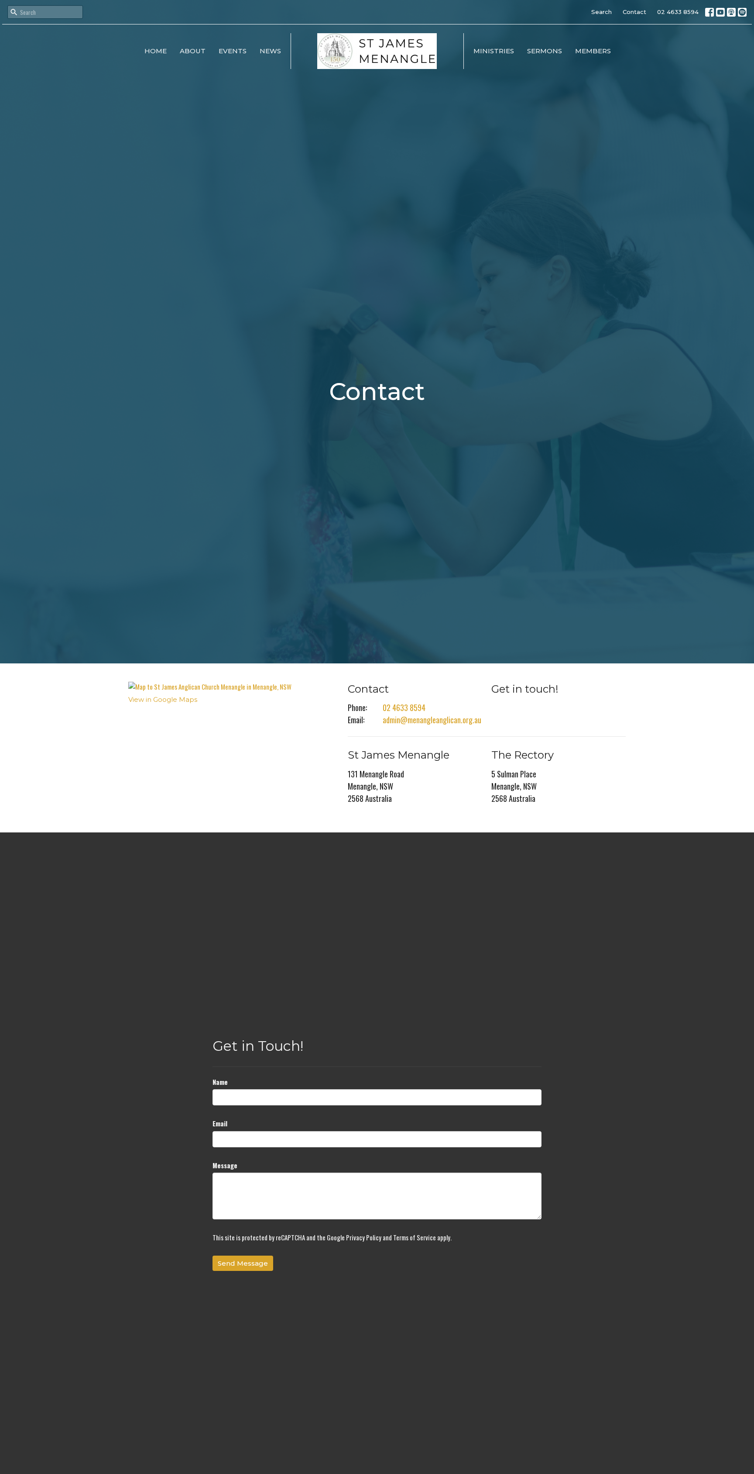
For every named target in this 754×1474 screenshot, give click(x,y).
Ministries (493, 51)
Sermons (544, 51)
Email (219, 1123)
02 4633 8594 (678, 11)
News (270, 51)
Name (220, 1082)
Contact (634, 11)
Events (233, 51)
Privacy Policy (363, 1237)
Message (224, 1165)
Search (601, 11)
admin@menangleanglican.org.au (432, 719)
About (193, 51)
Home (155, 51)
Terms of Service (414, 1237)
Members (593, 51)
